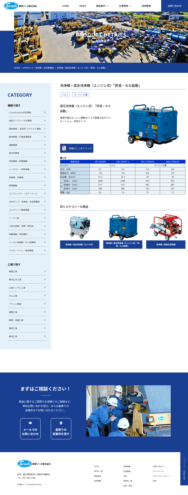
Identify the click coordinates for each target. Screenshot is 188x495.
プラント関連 (15, 303)
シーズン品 (14, 217)
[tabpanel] (152, 126)
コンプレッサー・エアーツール (23, 193)
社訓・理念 (127, 485)
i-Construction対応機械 (20, 112)
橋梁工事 (13, 328)
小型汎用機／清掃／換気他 (21, 225)
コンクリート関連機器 (19, 209)
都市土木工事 (15, 279)
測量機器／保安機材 (18, 234)
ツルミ (65, 94)
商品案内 (97, 476)
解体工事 (13, 336)
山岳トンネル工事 (17, 287)
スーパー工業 (81, 94)
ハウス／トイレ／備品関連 (21, 250)
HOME (17, 67)
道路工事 (13, 311)
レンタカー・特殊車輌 (19, 169)
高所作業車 (14, 153)
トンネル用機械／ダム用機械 (22, 242)
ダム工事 (13, 295)
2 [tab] (154, 152)
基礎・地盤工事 (16, 320)
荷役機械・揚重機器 (18, 161)
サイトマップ (158, 471)
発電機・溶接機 (16, 177)
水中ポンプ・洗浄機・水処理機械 (38, 67)
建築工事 (13, 271)
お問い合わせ (158, 466)
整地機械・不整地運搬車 (20, 136)
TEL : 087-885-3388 (26, 477)
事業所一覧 (127, 481)
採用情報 (97, 481)
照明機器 (13, 185)
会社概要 (126, 471)
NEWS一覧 (98, 471)
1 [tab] (150, 152)
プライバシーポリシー (162, 476)
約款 (154, 481)
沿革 (125, 476)
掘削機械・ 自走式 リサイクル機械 (25, 128)
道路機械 (13, 144)
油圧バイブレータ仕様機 (20, 120)
